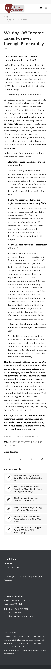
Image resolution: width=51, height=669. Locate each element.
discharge (36, 442)
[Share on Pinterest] (31, 459)
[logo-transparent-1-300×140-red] (21, 8)
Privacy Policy (9, 563)
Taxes (6, 48)
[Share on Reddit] (41, 459)
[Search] (40, 8)
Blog (6, 17)
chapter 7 (25, 442)
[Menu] (46, 8)
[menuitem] (40, 8)
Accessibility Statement (12, 567)
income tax (9, 445)
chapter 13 (14, 442)
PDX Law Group (31, 436)
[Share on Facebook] (9, 459)
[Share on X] (20, 459)
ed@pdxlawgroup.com (22, 616)
